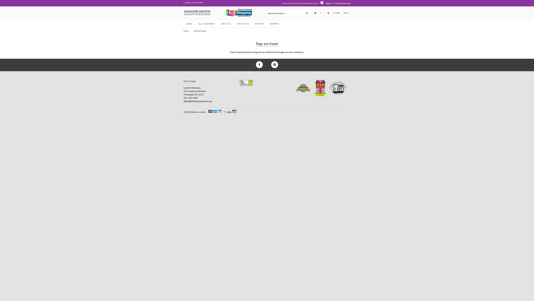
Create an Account (342, 3)
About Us (226, 23)
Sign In (328, 3)
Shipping (274, 23)
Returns (259, 23)
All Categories (206, 23)
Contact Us (243, 23)
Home (189, 23)
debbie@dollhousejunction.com (198, 101)
